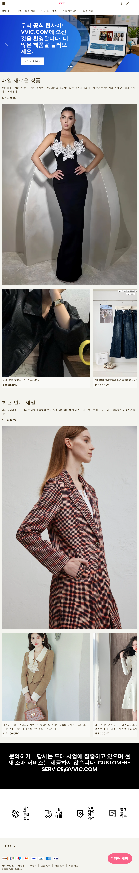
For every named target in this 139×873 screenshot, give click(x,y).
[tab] (68, 66)
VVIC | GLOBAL (15, 869)
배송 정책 (60, 865)
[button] (3, 3)
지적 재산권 (8, 865)
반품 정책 (46, 865)
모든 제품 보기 (10, 97)
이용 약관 (73, 865)
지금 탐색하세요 (32, 61)
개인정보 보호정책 (27, 865)
